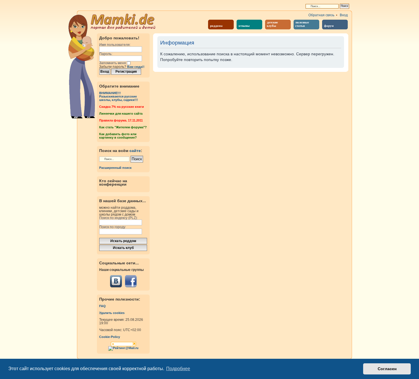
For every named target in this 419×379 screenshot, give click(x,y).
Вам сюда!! (136, 66)
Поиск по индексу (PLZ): (118, 218)
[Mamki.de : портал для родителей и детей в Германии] (123, 21)
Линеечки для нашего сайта (121, 113)
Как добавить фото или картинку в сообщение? (118, 135)
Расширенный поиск (115, 167)
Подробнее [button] (178, 368)
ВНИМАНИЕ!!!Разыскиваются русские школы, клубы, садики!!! (118, 96)
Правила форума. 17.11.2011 (121, 120)
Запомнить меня (113, 63)
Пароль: (105, 54)
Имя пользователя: (115, 45)
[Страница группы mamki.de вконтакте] (116, 281)
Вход (344, 15)
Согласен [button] (387, 368)
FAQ (102, 306)
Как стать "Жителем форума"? (123, 127)
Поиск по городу (112, 227)
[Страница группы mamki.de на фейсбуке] (130, 281)
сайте (135, 150)
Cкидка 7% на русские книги (121, 106)
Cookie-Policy (109, 337)
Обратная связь (321, 15)
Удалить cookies (112, 313)
